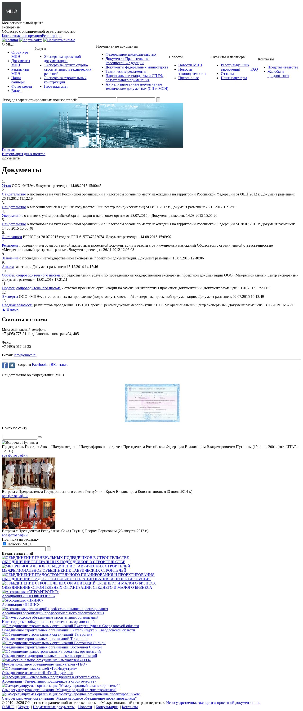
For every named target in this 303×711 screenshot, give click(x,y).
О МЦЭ (8, 707)
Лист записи (12, 237)
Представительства (283, 67)
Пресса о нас (188, 78)
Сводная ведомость (17, 305)
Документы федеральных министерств (137, 67)
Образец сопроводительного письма (31, 275)
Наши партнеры (234, 78)
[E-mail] (59, 40)
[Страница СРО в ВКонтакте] (12, 365)
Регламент (10, 245)
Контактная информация (22, 36)
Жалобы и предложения (278, 73)
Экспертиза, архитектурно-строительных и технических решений (67, 69)
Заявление (10, 258)
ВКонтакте (59, 364)
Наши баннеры (18, 80)
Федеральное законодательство (131, 54)
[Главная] (10, 40)
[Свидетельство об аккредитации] (151, 421)
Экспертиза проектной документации (62, 58)
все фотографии (15, 455)
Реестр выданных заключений (235, 67)
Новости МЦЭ (190, 65)
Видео (16, 91)
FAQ (254, 69)
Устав (6, 186)
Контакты (130, 707)
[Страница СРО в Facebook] (5, 365)
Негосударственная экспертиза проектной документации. (213, 703)
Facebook (39, 364)
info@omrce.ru (25, 355)
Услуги (23, 707)
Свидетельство (14, 194)
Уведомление (12, 215)
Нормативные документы (54, 707)
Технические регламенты (126, 71)
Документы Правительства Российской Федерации (127, 61)
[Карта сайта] (30, 40)
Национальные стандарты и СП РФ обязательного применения (134, 78)
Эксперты (10, 296)
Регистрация (52, 36)
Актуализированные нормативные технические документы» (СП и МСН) (137, 86)
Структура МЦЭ (19, 54)
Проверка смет (56, 86)
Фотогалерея (21, 86)
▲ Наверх (10, 309)
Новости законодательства (192, 71)
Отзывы (227, 74)
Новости (85, 707)
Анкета (8, 267)
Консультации (107, 707)
